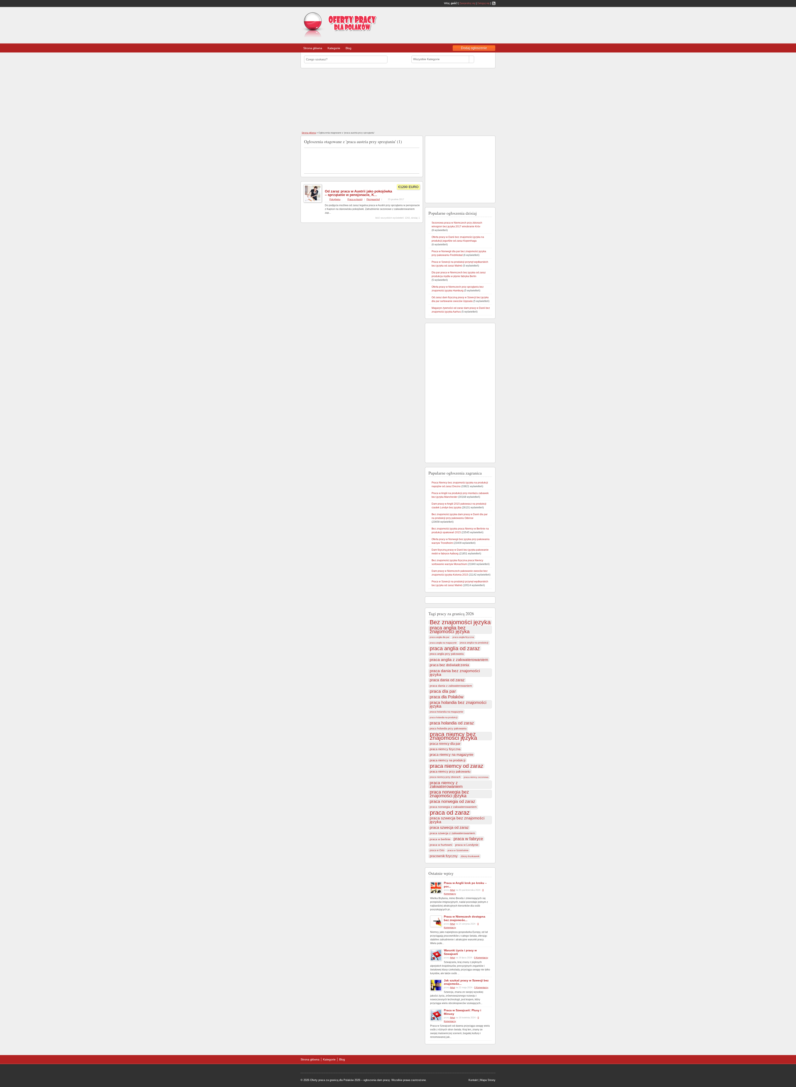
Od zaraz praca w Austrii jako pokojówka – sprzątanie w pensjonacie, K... (358, 193)
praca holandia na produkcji (443, 717)
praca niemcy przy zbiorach (445, 777)
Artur (452, 890)
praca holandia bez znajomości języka (458, 704)
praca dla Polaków (446, 697)
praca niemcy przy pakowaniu (450, 771)
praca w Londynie (466, 844)
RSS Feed (493, 3)
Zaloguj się (483, 3)
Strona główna (312, 48)
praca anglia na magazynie (443, 642)
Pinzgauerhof (373, 199)
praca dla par (443, 691)
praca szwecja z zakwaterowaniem (452, 833)
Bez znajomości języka (460, 622)
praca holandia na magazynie (446, 711)
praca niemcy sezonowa (476, 777)
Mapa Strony (487, 1080)
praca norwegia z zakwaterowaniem (453, 806)
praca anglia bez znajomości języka (450, 630)
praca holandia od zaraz (452, 723)
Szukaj (484, 59)
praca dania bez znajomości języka (455, 672)
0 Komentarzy (481, 957)
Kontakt (473, 1080)
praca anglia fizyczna (463, 637)
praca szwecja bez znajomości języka (457, 820)
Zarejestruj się (467, 3)
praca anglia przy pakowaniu (447, 653)
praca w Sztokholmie (458, 850)
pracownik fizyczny (443, 856)
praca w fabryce (468, 838)
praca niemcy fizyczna (445, 749)
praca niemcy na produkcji (447, 760)
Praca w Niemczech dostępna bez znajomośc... (464, 918)
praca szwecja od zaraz (449, 827)
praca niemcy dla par (445, 743)
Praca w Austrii (354, 199)
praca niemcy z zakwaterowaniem (446, 784)
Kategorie (334, 48)
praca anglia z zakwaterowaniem (459, 659)
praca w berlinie (440, 839)
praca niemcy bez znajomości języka (453, 736)
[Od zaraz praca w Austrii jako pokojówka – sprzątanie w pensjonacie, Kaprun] (313, 201)
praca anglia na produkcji (474, 642)
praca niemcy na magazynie (451, 755)
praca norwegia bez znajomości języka (449, 794)
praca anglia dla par (439, 637)
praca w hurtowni (441, 844)
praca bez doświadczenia (449, 665)
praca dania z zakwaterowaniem (451, 685)
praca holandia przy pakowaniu (448, 728)
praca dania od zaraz (447, 680)
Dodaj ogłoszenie (474, 48)
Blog (348, 48)
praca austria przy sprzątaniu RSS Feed (417, 140)
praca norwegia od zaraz (452, 801)
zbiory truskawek (470, 856)
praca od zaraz (450, 812)
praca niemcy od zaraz (456, 766)
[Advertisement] (462, 19)
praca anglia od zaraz (455, 648)
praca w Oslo (437, 850)
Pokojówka (334, 199)
